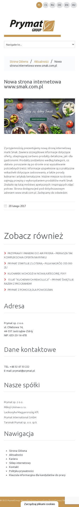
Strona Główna (19, 61)
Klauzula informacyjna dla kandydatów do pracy (37, 475)
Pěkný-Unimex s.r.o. (15, 407)
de (59, 5)
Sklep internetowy (20, 462)
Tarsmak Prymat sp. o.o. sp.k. (20, 422)
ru (52, 5)
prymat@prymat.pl (24, 370)
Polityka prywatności (21, 471)
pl (39, 5)
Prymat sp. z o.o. (13, 402)
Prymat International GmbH (20, 417)
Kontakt (14, 466)
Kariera (13, 458)
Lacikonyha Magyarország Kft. (21, 412)
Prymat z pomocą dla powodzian (30, 289)
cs (45, 5)
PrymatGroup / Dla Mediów (60, 500)
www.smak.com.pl (25, 192)
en (66, 5)
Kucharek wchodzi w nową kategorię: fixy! (37, 273)
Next (69, 116)
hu (73, 5)
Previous (10, 116)
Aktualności (41, 61)
